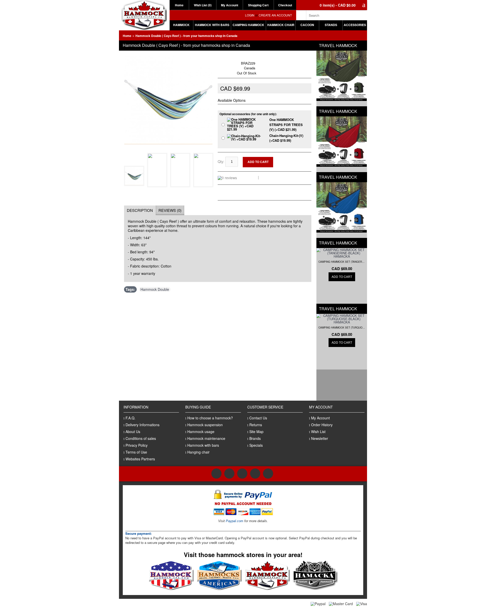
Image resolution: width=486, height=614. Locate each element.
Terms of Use (136, 452)
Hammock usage (200, 431)
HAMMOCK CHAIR (280, 25)
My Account (229, 5)
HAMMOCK (181, 25)
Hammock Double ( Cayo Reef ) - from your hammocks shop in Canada (186, 35)
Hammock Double (154, 289)
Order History (322, 424)
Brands (255, 438)
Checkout (285, 5)
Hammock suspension (205, 424)
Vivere (235, 57)
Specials (256, 445)
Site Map (256, 431)
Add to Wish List (295, 159)
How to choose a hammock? (210, 417)
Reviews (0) (169, 210)
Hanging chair (198, 452)
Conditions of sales (141, 438)
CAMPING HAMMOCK (248, 25)
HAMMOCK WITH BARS (212, 25)
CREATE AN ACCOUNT (275, 15)
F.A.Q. (130, 417)
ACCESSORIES (355, 25)
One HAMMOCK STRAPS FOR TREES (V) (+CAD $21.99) (286, 124)
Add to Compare (296, 163)
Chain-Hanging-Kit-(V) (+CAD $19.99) (286, 138)
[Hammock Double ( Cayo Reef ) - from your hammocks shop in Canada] (135, 184)
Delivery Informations (142, 424)
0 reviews (248, 177)
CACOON (307, 25)
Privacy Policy (137, 445)
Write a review (272, 177)
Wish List (318, 431)
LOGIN (249, 15)
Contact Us (258, 417)
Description (140, 210)
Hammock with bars (203, 445)
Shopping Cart (258, 5)
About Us (133, 431)
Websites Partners (140, 458)
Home (179, 5)
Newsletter (319, 438)
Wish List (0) (203, 5)
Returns (255, 424)
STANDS (331, 25)
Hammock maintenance (206, 438)
